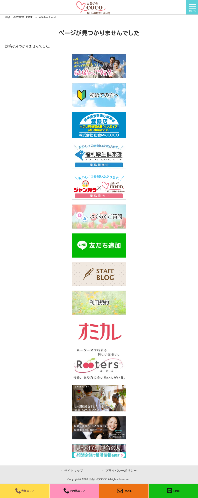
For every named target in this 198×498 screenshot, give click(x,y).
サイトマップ (73, 470)
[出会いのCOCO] (93, 7)
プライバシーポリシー (121, 470)
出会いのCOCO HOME (19, 17)
